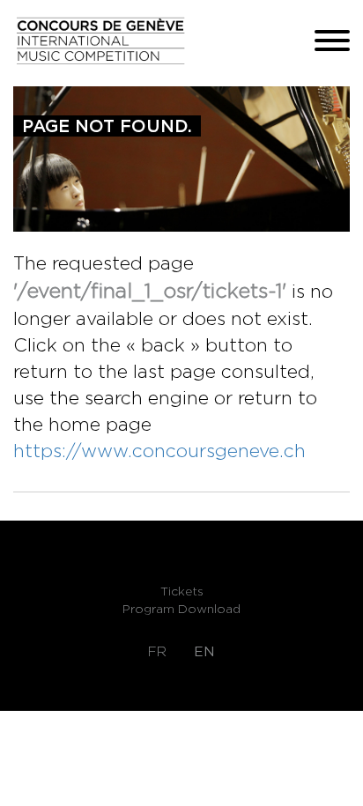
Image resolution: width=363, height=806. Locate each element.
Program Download (181, 609)
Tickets (182, 591)
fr (157, 651)
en (204, 651)
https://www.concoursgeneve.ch (159, 451)
